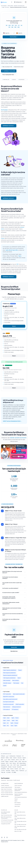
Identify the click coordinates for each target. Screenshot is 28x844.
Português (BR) (23, 765)
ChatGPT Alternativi (5, 785)
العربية (7, 755)
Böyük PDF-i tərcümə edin (8, 696)
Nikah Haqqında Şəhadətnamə (21, 792)
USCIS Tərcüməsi (18, 785)
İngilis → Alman (6, 720)
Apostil (4, 685)
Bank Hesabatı (17, 802)
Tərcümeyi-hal (17, 804)
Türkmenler (8, 770)
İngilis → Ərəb (15, 720)
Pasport (20, 670)
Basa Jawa (24, 761)
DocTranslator (4, 109)
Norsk (8, 765)
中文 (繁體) (14, 772)
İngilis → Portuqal (14, 723)
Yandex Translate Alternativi (6, 790)
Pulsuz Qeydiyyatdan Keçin (8, 74)
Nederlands (3, 765)
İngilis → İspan (6, 717)
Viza (22, 683)
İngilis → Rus (6, 725)
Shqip (8, 768)
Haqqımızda (3, 780)
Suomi (9, 759)
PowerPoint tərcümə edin (8, 704)
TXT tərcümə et (15, 709)
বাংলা (22, 755)
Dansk (11, 757)
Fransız (2, 238)
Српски (11, 768)
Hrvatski (2, 761)
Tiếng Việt (3, 772)
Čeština (7, 757)
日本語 (19, 761)
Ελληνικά (19, 757)
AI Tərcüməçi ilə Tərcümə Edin (7, 820)
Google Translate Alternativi (6, 787)
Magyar (7, 761)
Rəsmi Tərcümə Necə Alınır (6, 815)
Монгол (14, 763)
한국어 (7, 763)
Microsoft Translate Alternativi (7, 794)
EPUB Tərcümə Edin (20, 704)
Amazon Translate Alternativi (7, 792)
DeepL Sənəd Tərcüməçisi (6, 789)
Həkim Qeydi (17, 806)
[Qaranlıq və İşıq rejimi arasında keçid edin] (11, 2)
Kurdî (11, 763)
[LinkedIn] (2, 837)
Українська (21, 770)
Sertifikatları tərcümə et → (9, 125)
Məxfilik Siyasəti (16, 780)
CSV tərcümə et (6, 709)
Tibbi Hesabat (17, 787)
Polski (18, 765)
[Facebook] (4, 837)
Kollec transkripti (6, 680)
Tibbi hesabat (16, 683)
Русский (14, 766)
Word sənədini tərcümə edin (19, 694)
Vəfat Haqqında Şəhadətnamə (21, 797)
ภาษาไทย (3, 770)
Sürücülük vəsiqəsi (7, 683)
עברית (21, 759)
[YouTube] (7, 837)
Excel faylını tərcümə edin (8, 701)
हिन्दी (23, 759)
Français (13, 759)
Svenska (16, 768)
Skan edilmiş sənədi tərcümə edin (10, 699)
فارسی (5, 759)
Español (24, 757)
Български (18, 755)
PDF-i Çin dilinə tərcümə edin (20, 824)
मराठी (18, 763)
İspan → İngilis (14, 725)
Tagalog (12, 770)
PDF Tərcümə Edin (7, 694)
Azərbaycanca (12, 755)
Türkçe (16, 770)
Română (9, 766)
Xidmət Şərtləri (10, 780)
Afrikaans (3, 755)
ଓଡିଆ (11, 765)
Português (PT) (4, 766)
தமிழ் (20, 768)
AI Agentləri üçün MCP (5, 823)
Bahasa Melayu (23, 763)
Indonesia (11, 761)
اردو (26, 770)
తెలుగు (23, 768)
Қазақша (3, 763)
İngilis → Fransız (15, 717)
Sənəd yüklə (14, 647)
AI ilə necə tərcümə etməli (6, 821)
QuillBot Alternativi (4, 796)
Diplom (19, 677)
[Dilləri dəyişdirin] (14, 33)
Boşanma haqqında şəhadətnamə (10, 675)
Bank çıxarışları (15, 680)
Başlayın (14, 326)
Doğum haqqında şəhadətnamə (9, 670)
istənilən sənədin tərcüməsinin (18, 437)
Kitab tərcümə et (6, 706)
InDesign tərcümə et (16, 706)
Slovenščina (3, 768)
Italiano (16, 761)
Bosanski (3, 757)
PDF (17, 264)
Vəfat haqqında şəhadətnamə (9, 677)
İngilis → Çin (5, 723)
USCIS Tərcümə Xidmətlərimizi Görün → (12, 421)
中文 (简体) (8, 772)
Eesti (2, 759)
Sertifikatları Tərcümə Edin (9, 70)
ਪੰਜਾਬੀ (14, 765)
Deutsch (15, 757)
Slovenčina (19, 766)
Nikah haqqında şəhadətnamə (9, 672)
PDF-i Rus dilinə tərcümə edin (20, 829)
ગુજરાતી (17, 759)
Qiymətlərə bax (14, 651)
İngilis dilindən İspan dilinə (12, 250)
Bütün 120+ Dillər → (18, 831)
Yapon (19, 256)
